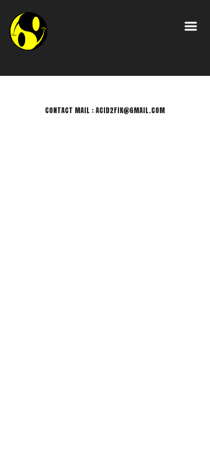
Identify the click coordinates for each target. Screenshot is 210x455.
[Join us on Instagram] (153, 410)
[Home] (28, 30)
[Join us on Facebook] (166, 410)
